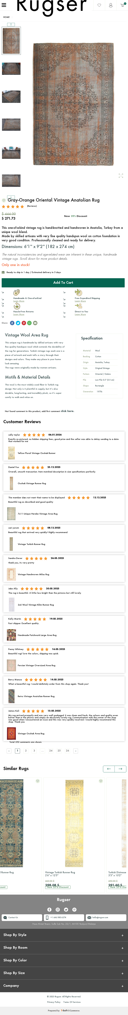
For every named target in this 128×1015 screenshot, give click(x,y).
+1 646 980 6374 (58, 918)
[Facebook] (50, 911)
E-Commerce (74, 1011)
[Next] (75, 750)
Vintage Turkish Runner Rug (18, 874)
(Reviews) (32, 206)
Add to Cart (63, 283)
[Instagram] (59, 911)
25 (59, 751)
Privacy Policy (53, 1002)
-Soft (64, 1011)
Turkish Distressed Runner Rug (83, 874)
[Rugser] (64, 901)
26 (67, 751)
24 (50, 751)
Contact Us (13, 918)
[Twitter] (67, 911)
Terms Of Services (72, 1002)
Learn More (18, 301)
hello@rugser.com (100, 918)
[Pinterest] (75, 911)
